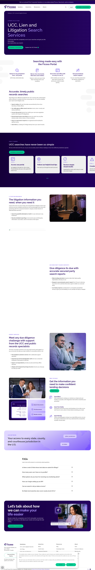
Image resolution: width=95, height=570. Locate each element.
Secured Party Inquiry (11, 555)
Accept (60, 564)
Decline (71, 564)
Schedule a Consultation (83, 7)
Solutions (20, 7)
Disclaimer (47, 569)
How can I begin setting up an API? (32, 481)
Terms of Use (35, 569)
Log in (71, 7)
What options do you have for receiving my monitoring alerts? (41, 477)
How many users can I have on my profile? (35, 472)
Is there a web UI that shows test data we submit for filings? (40, 467)
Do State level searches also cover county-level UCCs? (38, 491)
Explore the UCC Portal (31, 47)
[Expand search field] (65, 7)
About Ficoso (54, 390)
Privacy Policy (41, 569)
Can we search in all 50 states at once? (34, 486)
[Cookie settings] (2, 567)
